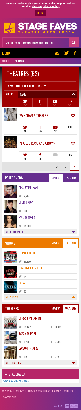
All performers (15, 231)
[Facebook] (39, 102)
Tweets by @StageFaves (15, 381)
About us (67, 391)
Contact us (9, 397)
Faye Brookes (27, 217)
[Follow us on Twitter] (66, 53)
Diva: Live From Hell (30, 268)
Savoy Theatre (27, 333)
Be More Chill (27, 253)
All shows (12, 297)
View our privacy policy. (46, 6)
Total (69, 101)
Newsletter (58, 53)
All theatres (13, 362)
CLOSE (40, 13)
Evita (22, 283)
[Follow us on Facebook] (75, 53)
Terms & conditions (39, 391)
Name (23, 94)
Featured (70, 177)
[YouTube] (54, 102)
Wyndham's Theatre (33, 115)
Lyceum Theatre (28, 348)
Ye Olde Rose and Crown (37, 143)
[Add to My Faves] (73, 115)
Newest (56, 177)
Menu (6, 53)
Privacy (56, 391)
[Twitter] (25, 102)
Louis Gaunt (26, 202)
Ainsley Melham (28, 187)
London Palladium (30, 318)
